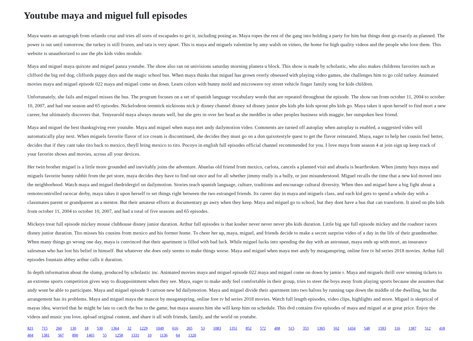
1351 (233, 328)
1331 (135, 335)
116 (397, 328)
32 (129, 328)
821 (30, 328)
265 (189, 328)
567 (61, 335)
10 (150, 335)
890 (75, 335)
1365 (321, 328)
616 (175, 328)
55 (105, 335)
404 (30, 335)
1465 (90, 335)
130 (73, 328)
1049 (160, 328)
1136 (164, 335)
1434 (351, 328)
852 (249, 328)
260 (59, 328)
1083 (217, 328)
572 (263, 328)
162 (336, 328)
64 (178, 335)
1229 (144, 328)
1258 (119, 335)
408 (277, 328)
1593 (382, 328)
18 (86, 328)
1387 (412, 328)
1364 (115, 328)
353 (306, 328)
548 (367, 328)
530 (100, 328)
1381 (46, 335)
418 (442, 328)
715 (45, 328)
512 (428, 328)
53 (203, 328)
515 (291, 328)
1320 (192, 335)
